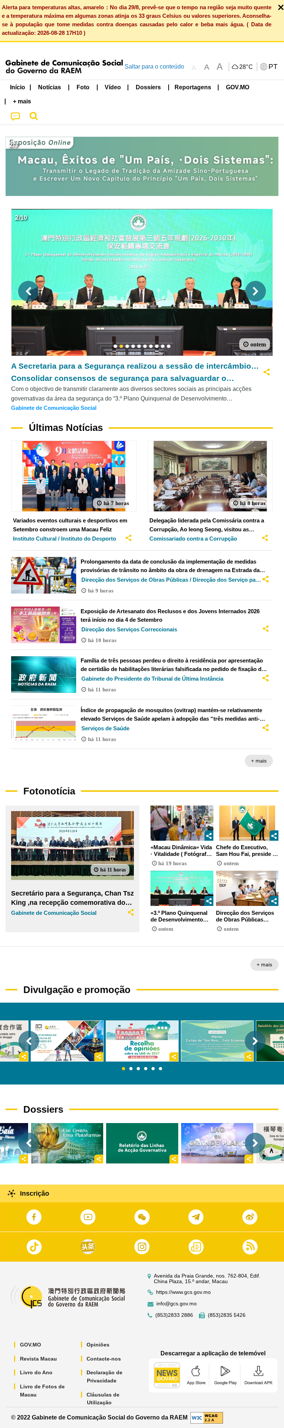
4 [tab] (145, 1069)
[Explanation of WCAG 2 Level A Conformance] (206, 1417)
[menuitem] (50, 87)
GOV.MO (30, 1345)
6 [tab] (160, 1069)
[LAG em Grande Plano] (217, 1143)
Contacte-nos (104, 1359)
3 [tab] (138, 1069)
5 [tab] (153, 1069)
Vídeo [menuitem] (113, 87)
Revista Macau (38, 1359)
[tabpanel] (142, 1041)
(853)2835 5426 (227, 1315)
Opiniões (98, 1345)
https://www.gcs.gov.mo (183, 1292)
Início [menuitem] (17, 87)
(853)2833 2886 (174, 1315)
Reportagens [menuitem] (193, 87)
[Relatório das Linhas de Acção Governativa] (142, 1143)
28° (246, 67)
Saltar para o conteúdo (154, 66)
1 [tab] (123, 1069)
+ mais (259, 761)
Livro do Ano (36, 1372)
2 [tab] (131, 1069)
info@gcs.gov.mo (176, 1303)
